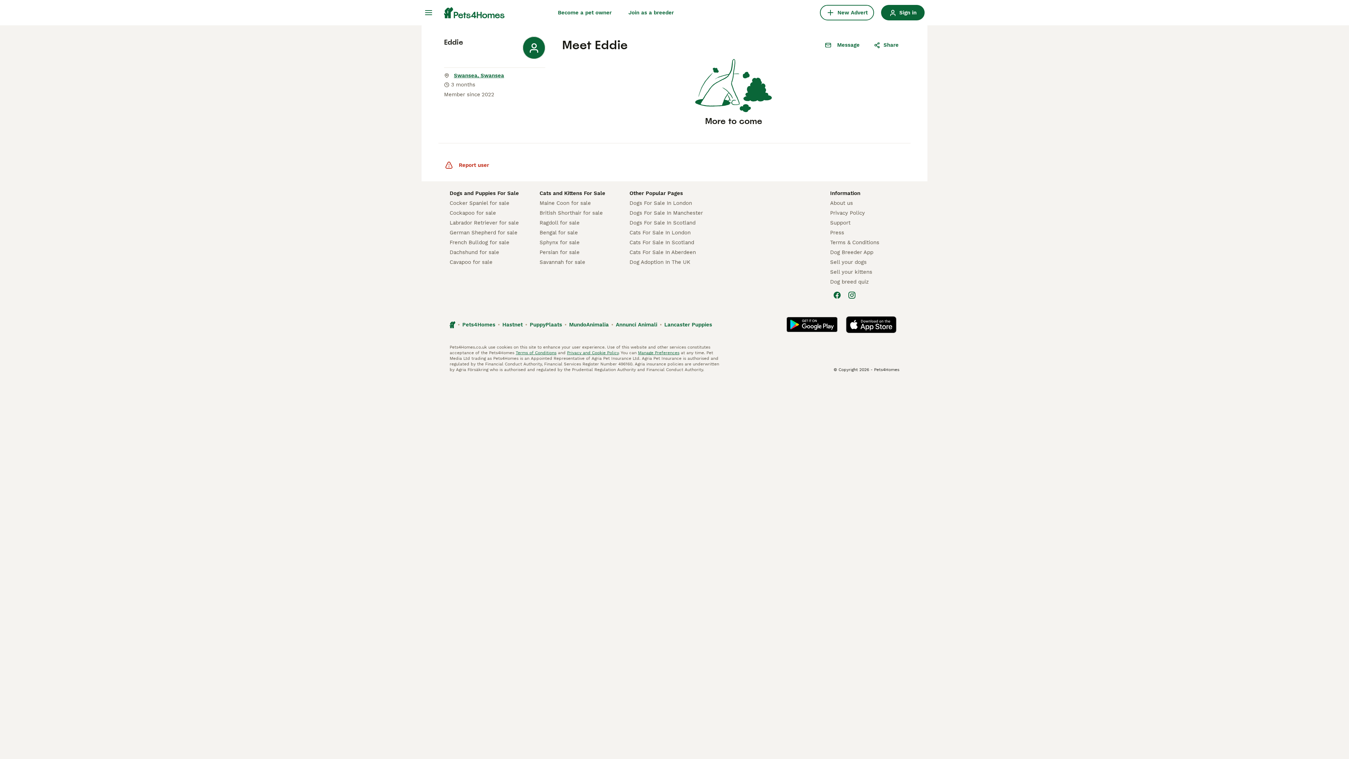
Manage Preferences (658, 352)
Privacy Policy (847, 213)
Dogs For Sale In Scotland (663, 223)
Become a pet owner (585, 12)
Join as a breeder (651, 12)
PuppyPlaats (546, 325)
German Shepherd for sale (483, 232)
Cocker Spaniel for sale (479, 203)
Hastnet (512, 325)
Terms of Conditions (536, 352)
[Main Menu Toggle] (429, 13)
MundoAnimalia (589, 325)
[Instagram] (852, 295)
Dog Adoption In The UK (660, 262)
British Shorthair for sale (571, 213)
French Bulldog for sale (479, 242)
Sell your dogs (848, 262)
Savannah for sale (562, 262)
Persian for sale (560, 252)
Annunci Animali (636, 325)
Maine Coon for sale (565, 203)
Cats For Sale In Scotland (662, 242)
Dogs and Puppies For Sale (484, 193)
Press (837, 232)
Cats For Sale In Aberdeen (663, 252)
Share (891, 45)
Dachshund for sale (474, 252)
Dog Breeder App (851, 252)
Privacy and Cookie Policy (593, 352)
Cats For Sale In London (660, 232)
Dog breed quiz (849, 282)
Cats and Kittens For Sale (572, 193)
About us (841, 203)
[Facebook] (837, 295)
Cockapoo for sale (473, 213)
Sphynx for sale (560, 242)
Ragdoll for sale (560, 223)
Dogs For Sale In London (661, 203)
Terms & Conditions (854, 242)
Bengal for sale (559, 232)
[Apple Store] (871, 324)
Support (840, 223)
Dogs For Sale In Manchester (666, 213)
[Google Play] (812, 324)
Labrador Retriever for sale (484, 223)
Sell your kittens (851, 272)
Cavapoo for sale (471, 262)
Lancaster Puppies (688, 325)
